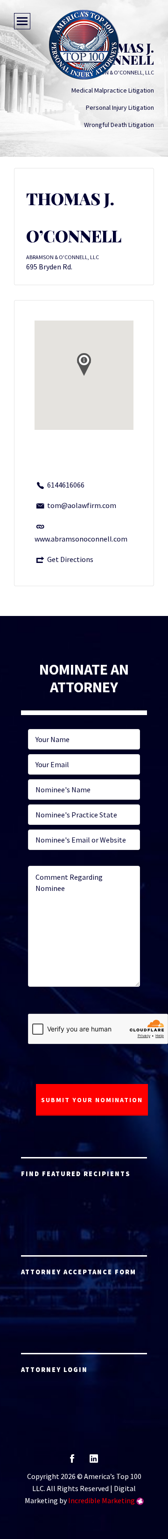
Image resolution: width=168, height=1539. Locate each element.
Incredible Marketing (101, 1500)
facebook (72, 1461)
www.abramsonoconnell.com (81, 538)
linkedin (94, 1461)
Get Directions (70, 559)
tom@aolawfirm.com (81, 505)
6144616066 (65, 484)
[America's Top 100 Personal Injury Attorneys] (84, 45)
